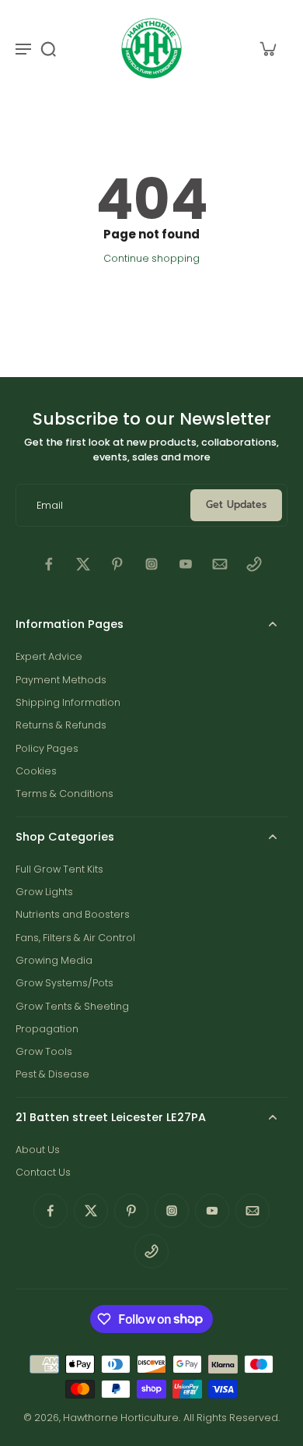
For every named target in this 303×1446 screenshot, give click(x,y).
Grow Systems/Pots (64, 982)
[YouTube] (186, 564)
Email (50, 505)
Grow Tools (44, 1051)
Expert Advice (49, 656)
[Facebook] (49, 564)
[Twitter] (83, 564)
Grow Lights (44, 891)
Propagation (47, 1028)
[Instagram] (151, 564)
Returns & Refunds (61, 725)
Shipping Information (68, 702)
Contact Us (43, 1172)
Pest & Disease (52, 1074)
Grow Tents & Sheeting (72, 1006)
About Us (38, 1149)
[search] (48, 48)
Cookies (36, 771)
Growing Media (54, 960)
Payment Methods (61, 679)
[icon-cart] (267, 48)
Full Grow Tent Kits (59, 869)
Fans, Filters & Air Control (75, 937)
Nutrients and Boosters (73, 914)
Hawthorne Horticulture (121, 1417)
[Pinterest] (117, 564)
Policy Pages (47, 748)
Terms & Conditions (64, 793)
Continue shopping (151, 258)
